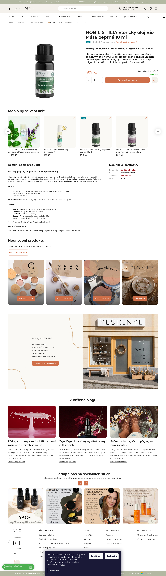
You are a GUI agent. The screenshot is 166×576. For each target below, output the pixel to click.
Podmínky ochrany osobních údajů (54, 543)
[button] (8, 131)
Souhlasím (112, 556)
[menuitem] (12, 16)
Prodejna (88, 539)
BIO (122, 175)
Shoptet (148, 573)
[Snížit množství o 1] (88, 80)
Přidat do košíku (129, 80)
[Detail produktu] (24, 132)
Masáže (87, 548)
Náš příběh (89, 535)
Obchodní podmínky (48, 539)
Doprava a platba (46, 535)
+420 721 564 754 (130, 7)
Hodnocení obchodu (115, 539)
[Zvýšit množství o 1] (100, 80)
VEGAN (128, 175)
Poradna (109, 535)
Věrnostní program (47, 548)
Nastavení (54, 570)
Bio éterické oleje (128, 170)
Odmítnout (95, 556)
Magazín (87, 543)
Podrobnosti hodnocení (126, 42)
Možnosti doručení (149, 71)
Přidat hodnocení (18, 252)
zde (63, 565)
